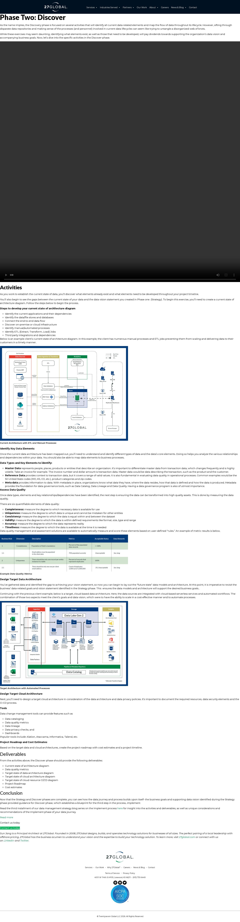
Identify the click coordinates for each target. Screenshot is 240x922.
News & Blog (177, 7)
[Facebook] (120, 883)
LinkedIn (9, 840)
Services (90, 7)
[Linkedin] (115, 883)
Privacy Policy (129, 873)
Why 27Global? (113, 867)
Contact (193, 7)
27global (184, 837)
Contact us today (10, 828)
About (152, 7)
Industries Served (109, 7)
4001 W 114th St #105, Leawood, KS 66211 (112, 877)
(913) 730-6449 (139, 877)
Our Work (142, 7)
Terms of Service (112, 873)
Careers (165, 7)
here (120, 808)
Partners (127, 7)
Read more (6, 817)
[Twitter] (125, 883)
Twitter (24, 840)
